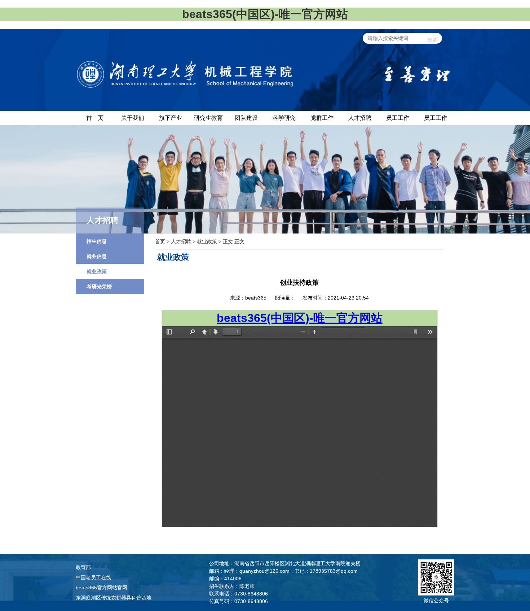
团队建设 (246, 118)
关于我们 (132, 118)
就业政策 (207, 241)
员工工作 (397, 118)
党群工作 (322, 118)
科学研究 (284, 118)
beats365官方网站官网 (101, 587)
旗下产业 (170, 118)
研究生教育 (208, 118)
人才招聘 (359, 118)
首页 (160, 241)
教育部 (83, 567)
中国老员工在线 (93, 577)
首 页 (94, 118)
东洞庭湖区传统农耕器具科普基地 (113, 598)
